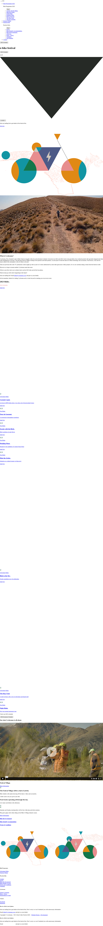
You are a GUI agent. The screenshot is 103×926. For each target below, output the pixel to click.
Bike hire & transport (5, 882)
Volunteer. (9, 36)
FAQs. (8, 29)
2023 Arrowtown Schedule (7, 717)
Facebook (2, 901)
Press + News (3, 894)
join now (2, 126)
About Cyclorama (4, 892)
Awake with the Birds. (12, 10)
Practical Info (6, 22)
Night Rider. (9, 13)
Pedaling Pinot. (10, 15)
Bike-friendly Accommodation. (14, 31)
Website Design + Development (39, 915)
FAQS (1, 880)
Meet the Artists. (10, 12)
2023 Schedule (4, 42)
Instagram (2, 903)
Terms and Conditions (5, 884)
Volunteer (2, 886)
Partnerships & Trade (5, 895)
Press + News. (10, 35)
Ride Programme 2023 (9, 3)
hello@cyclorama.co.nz (20, 275)
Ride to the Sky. (10, 16)
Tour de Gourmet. (11, 19)
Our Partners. (9, 38)
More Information (4, 786)
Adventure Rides (4, 871)
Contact (5, 39)
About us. (8, 34)
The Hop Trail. (10, 18)
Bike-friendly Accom (5, 883)
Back (8, 9)
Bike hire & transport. (11, 32)
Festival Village (7, 21)
